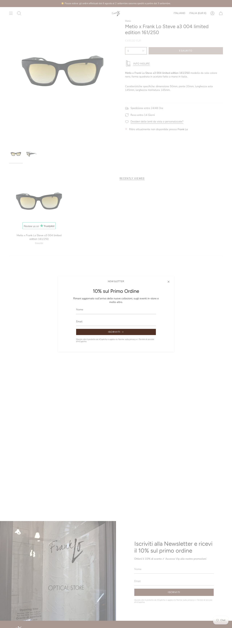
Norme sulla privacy (127, 339)
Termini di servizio (146, 339)
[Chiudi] (168, 282)
